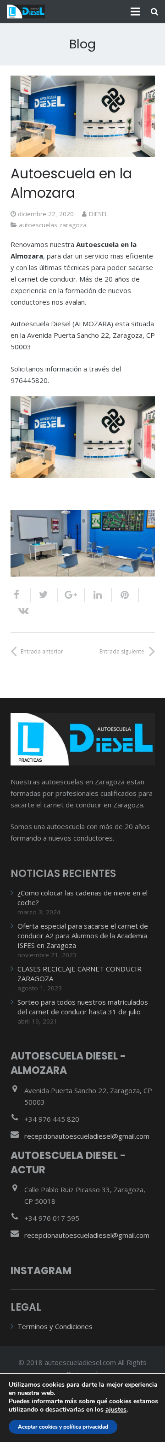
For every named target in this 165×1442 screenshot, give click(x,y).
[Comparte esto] (21, 595)
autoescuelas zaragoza (53, 225)
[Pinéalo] (125, 595)
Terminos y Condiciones (55, 1326)
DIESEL (98, 214)
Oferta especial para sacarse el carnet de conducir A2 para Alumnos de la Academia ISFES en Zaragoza (82, 935)
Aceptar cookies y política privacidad (63, 1426)
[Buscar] (154, 11)
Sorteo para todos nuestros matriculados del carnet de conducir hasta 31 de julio (82, 1006)
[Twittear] (44, 595)
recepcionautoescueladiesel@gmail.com (86, 1136)
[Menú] (135, 11)
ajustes (115, 1410)
